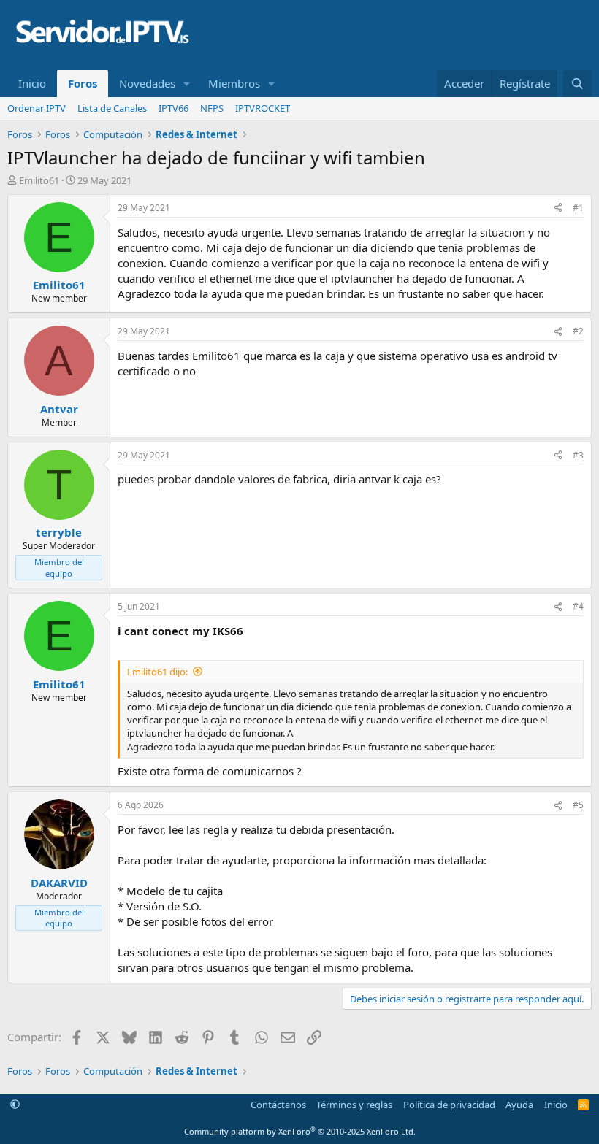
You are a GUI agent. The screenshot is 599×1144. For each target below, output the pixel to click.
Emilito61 (39, 180)
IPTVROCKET (262, 108)
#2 (578, 331)
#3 (578, 455)
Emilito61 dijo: (157, 671)
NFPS (212, 108)
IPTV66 (173, 108)
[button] (187, 83)
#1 (578, 207)
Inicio (32, 83)
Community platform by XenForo (300, 1131)
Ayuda (519, 1104)
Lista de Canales (112, 108)
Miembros (234, 83)
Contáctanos (278, 1104)
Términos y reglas (354, 1104)
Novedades (147, 83)
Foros (82, 83)
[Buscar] (577, 83)
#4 (578, 606)
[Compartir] (558, 208)
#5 (578, 805)
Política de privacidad (449, 1104)
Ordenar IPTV (36, 108)
